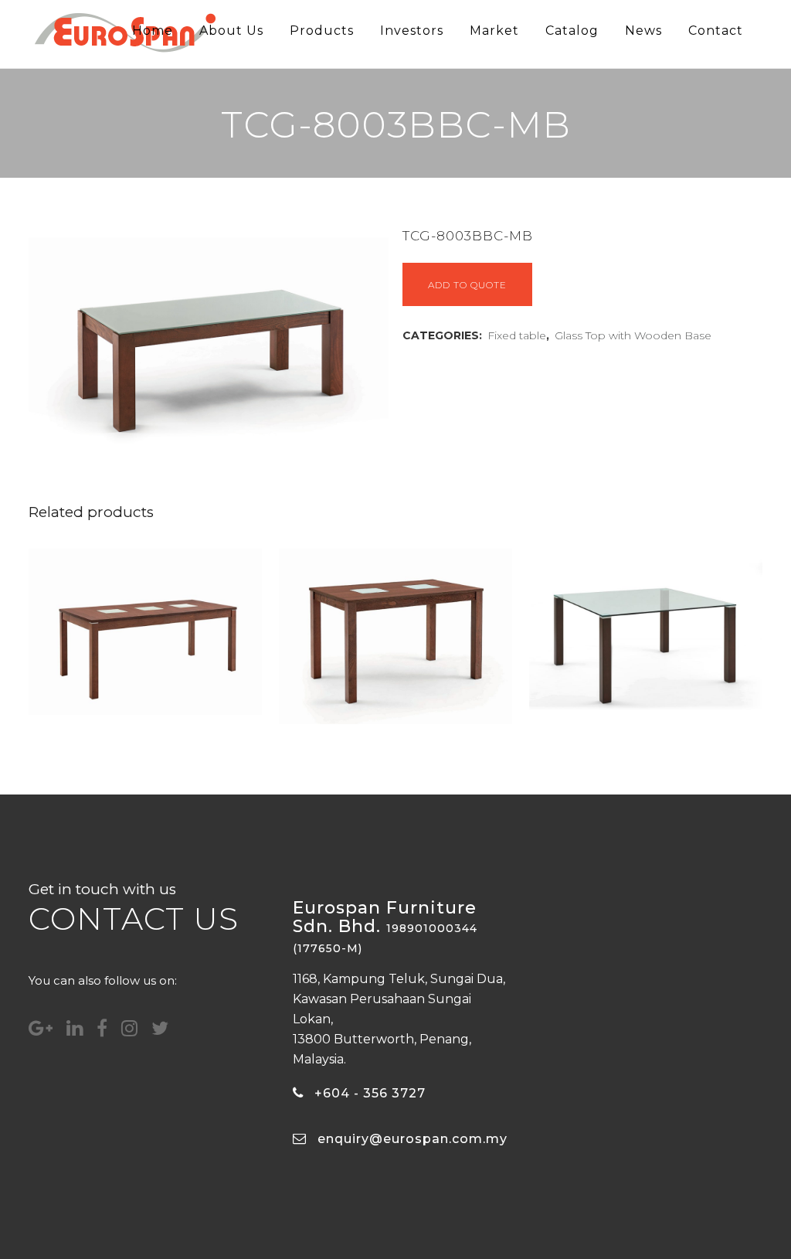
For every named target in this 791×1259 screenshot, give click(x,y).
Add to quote (467, 285)
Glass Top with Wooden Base (633, 335)
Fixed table (516, 335)
